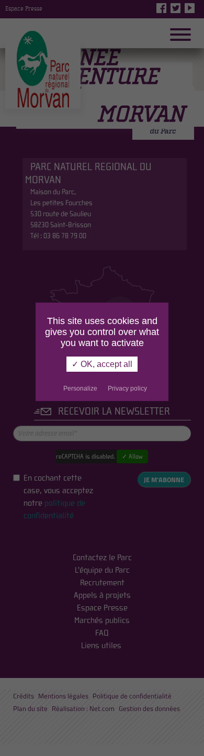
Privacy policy (127, 388)
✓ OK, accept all (102, 364)
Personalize (80, 388)
